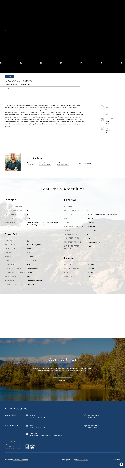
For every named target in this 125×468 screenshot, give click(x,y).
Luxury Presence (21, 460)
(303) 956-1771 (45, 164)
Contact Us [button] (62, 380)
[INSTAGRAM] (113, 459)
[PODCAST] (118, 459)
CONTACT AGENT (86, 163)
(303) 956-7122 (93, 427)
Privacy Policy (82, 460)
